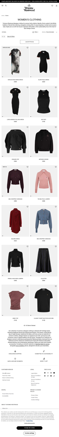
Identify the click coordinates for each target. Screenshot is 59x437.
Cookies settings (29, 433)
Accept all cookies (29, 427)
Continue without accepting (29, 423)
